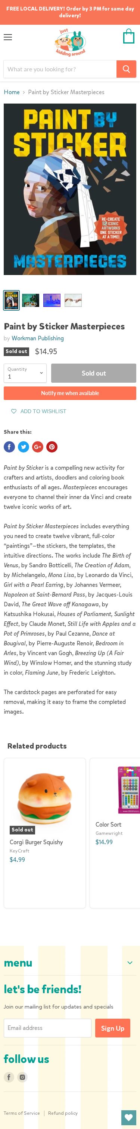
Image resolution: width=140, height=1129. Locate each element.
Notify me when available (70, 393)
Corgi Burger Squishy (36, 842)
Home (12, 92)
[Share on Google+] (37, 447)
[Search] (126, 69)
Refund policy (63, 1113)
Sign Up (112, 1028)
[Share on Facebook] (9, 447)
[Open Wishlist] (128, 1117)
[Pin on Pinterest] (51, 447)
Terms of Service (22, 1113)
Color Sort (108, 824)
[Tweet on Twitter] (23, 447)
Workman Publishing (38, 338)
